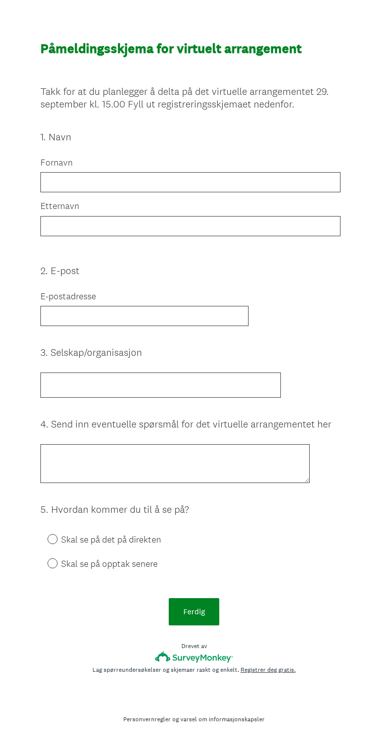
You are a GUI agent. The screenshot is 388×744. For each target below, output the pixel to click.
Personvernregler (147, 719)
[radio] (45, 539)
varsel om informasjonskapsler (222, 719)
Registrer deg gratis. (268, 670)
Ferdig (194, 611)
